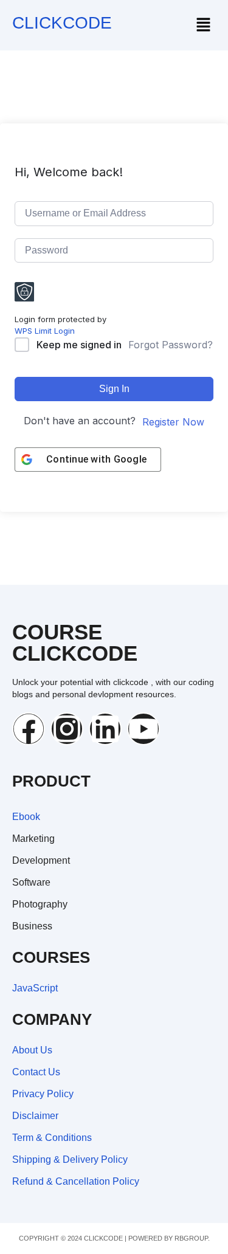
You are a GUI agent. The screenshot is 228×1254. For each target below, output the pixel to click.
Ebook (26, 816)
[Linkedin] (105, 728)
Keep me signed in (79, 345)
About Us (32, 1050)
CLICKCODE (62, 22)
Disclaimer (35, 1116)
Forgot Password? (170, 345)
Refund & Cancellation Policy (75, 1181)
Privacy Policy (43, 1094)
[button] (204, 25)
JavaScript (35, 988)
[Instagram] (66, 728)
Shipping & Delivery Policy (70, 1159)
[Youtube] (143, 728)
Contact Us (36, 1072)
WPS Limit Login (45, 331)
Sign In (114, 389)
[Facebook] (28, 728)
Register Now (173, 422)
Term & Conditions (52, 1137)
